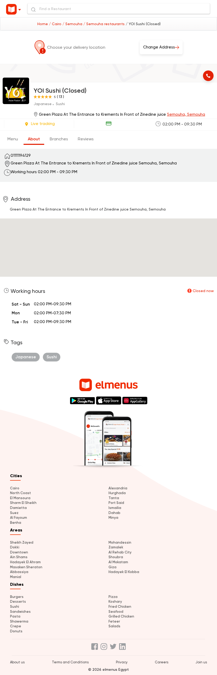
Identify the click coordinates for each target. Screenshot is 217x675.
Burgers (17, 597)
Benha (15, 523)
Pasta (15, 616)
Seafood (115, 612)
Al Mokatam (118, 562)
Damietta (18, 508)
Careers (161, 662)
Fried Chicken (119, 607)
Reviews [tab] (86, 138)
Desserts (18, 602)
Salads (114, 626)
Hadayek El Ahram (25, 562)
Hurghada (117, 493)
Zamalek (115, 547)
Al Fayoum (18, 518)
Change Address (159, 47)
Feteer (114, 621)
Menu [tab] (12, 138)
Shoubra (115, 557)
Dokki (14, 547)
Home (43, 24)
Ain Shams (19, 557)
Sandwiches (20, 612)
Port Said (116, 503)
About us (17, 662)
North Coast (20, 493)
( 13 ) (60, 97)
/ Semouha (72, 24)
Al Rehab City (120, 552)
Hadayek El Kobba (123, 572)
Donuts (16, 631)
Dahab (114, 513)
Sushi (14, 607)
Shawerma (19, 621)
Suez (14, 513)
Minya (113, 518)
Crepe (15, 626)
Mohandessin (119, 542)
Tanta (113, 498)
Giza (112, 567)
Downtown (19, 552)
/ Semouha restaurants (104, 24)
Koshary (115, 602)
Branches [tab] (59, 138)
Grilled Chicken (121, 616)
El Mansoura (20, 498)
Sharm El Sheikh (23, 503)
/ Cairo (55, 24)
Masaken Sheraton (26, 567)
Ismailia (114, 508)
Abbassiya (19, 572)
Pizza (112, 597)
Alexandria (117, 488)
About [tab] (34, 138)
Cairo (14, 488)
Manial (15, 577)
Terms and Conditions (70, 662)
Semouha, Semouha (186, 114)
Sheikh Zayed (21, 542)
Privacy (122, 662)
